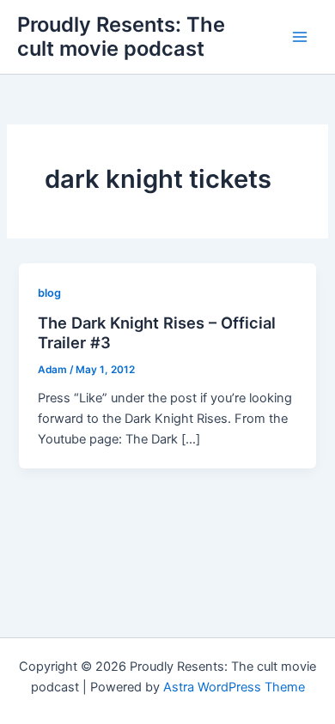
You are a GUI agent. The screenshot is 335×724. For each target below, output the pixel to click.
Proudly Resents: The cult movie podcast (121, 36)
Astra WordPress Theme (234, 687)
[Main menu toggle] (300, 37)
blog (49, 293)
